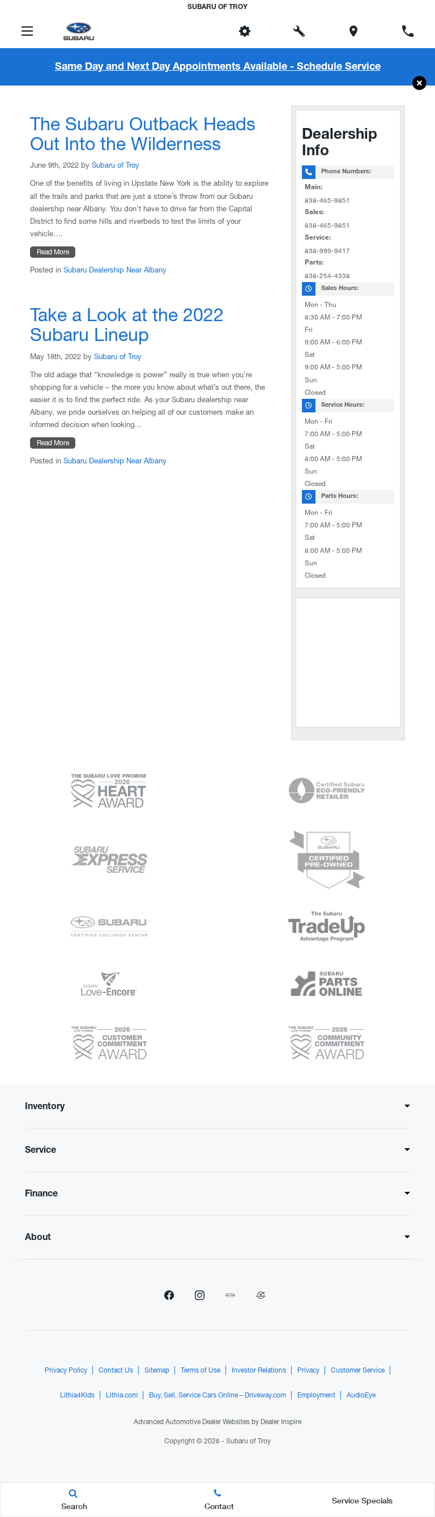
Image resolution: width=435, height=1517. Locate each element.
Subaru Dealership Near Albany (115, 270)
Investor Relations (259, 1370)
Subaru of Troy (115, 165)
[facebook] (168, 1294)
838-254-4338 (327, 276)
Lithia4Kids (77, 1395)
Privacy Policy (66, 1370)
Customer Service (358, 1370)
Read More (53, 252)
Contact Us (116, 1370)
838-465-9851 (327, 200)
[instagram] (199, 1294)
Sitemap (156, 1370)
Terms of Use (200, 1370)
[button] (419, 83)
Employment (316, 1395)
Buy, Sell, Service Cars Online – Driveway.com (217, 1395)
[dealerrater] (260, 1294)
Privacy (308, 1370)
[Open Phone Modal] (408, 31)
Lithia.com (122, 1395)
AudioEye (361, 1395)
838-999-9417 (327, 251)
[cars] (230, 1294)
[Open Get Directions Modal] (353, 31)
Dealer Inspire (281, 1422)
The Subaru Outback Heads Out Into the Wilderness (142, 133)
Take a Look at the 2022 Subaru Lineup (127, 324)
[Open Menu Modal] (27, 31)
